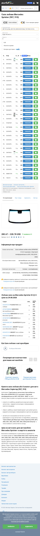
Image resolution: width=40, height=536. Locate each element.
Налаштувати (20, 532)
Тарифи (3, 488)
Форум (3, 500)
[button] (30, 3)
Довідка (4, 494)
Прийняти (11, 526)
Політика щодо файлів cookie (20, 521)
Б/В (5, 42)
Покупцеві (4, 485)
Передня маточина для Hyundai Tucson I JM (30, 378)
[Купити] (36, 59)
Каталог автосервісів (8, 469)
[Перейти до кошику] (37, 3)
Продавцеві (5, 482)
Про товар (18, 198)
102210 (8, 178)
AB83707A (9, 173)
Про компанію (5, 491)
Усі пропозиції (7, 198)
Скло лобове (13, 332)
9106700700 (9, 123)
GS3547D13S (10, 76)
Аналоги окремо (9, 45)
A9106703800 (10, 63)
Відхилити (29, 526)
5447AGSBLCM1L (11, 59)
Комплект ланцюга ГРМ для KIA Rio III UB (12, 378)
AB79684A (9, 127)
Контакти (4, 497)
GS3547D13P (9, 72)
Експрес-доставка (9, 49)
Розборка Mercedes (15, 348)
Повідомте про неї (8, 281)
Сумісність (27, 198)
